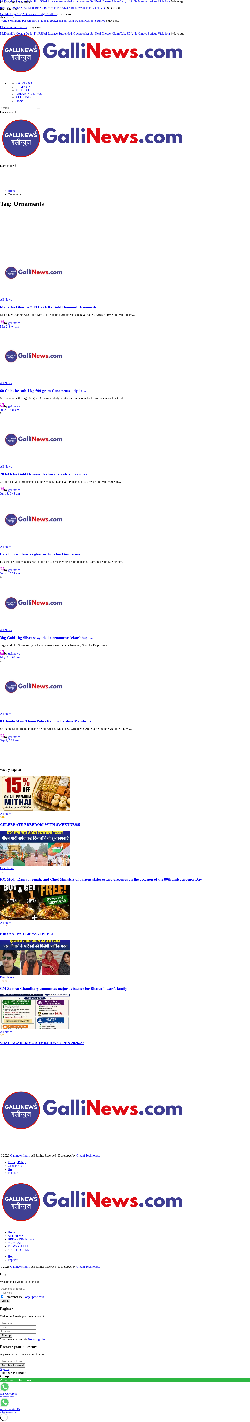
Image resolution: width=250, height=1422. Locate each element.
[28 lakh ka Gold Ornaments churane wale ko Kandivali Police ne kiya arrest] (125, 440)
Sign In (4, 1369)
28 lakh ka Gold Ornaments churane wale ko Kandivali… (46, 474)
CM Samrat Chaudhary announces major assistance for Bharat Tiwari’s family (63, 988)
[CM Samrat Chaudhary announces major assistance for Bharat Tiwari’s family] (125, 958)
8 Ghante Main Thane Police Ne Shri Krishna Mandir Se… (47, 721)
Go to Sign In (36, 1339)
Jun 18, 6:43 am (10, 493)
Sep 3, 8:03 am (9, 740)
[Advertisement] (71, 176)
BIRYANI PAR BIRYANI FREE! (26, 934)
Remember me (14, 1297)
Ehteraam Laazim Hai (13, 20)
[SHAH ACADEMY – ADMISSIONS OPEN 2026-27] (125, 1012)
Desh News (7, 868)
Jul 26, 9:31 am (9, 410)
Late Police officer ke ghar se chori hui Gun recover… (43, 554)
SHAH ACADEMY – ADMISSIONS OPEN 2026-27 (42, 1043)
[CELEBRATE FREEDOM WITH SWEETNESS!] (125, 794)
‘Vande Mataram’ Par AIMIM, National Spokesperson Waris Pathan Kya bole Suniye (52, 14)
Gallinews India (20, 1155)
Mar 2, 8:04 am (9, 326)
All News (6, 299)
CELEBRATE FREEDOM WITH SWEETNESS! (40, 825)
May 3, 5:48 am (10, 657)
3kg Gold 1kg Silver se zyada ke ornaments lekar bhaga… (46, 638)
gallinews (14, 323)
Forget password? (34, 1297)
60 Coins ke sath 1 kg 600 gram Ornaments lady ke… (43, 391)
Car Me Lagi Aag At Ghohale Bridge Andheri (28, 7)
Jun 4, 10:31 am (10, 573)
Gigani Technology (88, 1155)
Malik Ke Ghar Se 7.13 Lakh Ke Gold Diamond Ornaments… (50, 307)
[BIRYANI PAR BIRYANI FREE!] (125, 903)
